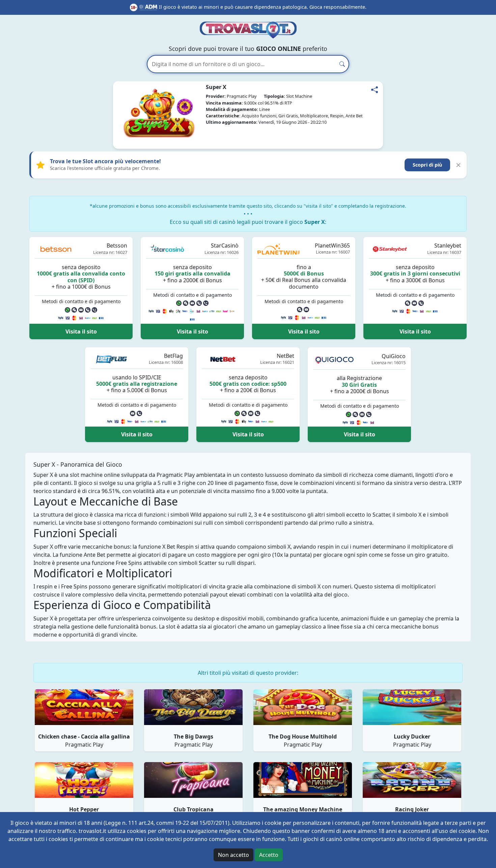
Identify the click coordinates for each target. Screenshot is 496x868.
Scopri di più (427, 165)
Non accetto (233, 855)
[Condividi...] (374, 90)
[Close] (458, 165)
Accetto (268, 855)
